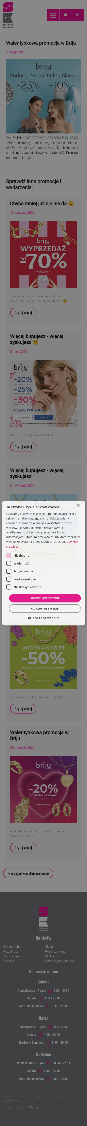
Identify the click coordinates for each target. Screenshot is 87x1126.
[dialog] (43, 563)
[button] (43, 618)
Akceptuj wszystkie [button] (44, 598)
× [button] (78, 505)
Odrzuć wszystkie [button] (44, 608)
